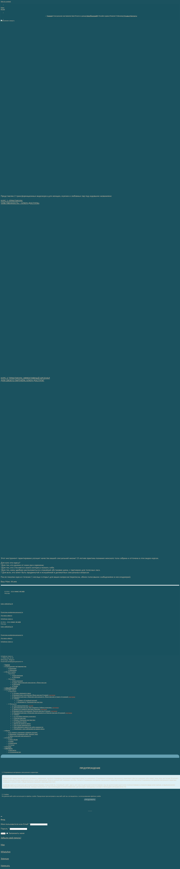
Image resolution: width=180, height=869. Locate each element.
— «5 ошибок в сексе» (19, 722)
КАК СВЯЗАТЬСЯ (7, 604)
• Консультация (17, 675)
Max (3, 845)
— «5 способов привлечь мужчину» (24, 716)
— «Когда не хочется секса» (21, 723)
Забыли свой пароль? (11, 838)
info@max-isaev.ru (7, 619)
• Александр (12, 743)
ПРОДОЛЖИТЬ (90, 799)
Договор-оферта (6, 638)
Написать (5, 866)
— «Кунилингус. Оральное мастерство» (29, 702)
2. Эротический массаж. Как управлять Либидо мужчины (35, 707)
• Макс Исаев (13, 739)
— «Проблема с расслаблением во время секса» (28, 729)
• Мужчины (12, 668)
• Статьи (11, 745)
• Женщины (12, 670)
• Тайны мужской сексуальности (19, 736)
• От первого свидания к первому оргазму (22, 732)
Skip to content (6, 1)
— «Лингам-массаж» (19, 718)
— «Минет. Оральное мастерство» (23, 720)
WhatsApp (5, 852)
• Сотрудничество (14, 752)
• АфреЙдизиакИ (91, 16)
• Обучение (16, 677)
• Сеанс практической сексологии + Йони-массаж (29, 682)
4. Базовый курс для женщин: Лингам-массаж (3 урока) (34, 711)
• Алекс (11, 741)
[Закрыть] (1, 816)
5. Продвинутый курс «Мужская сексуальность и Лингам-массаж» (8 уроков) (42, 713)
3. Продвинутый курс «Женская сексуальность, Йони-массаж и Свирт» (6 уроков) (43, 697)
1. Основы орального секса (21, 693)
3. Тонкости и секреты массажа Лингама (29, 709)
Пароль (5, 829)
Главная (49, 16)
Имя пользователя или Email (15, 824)
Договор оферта (6, 615)
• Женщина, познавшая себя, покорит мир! (23, 734)
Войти (3, 833)
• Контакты (133, 16)
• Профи (15, 686)
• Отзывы (125, 16)
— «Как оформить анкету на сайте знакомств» (27, 727)
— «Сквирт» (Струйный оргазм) (26, 700)
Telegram (5, 859)
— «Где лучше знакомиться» (21, 725)
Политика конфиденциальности (12, 612)
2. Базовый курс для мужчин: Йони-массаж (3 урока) (33, 695)
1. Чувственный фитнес (22, 706)
